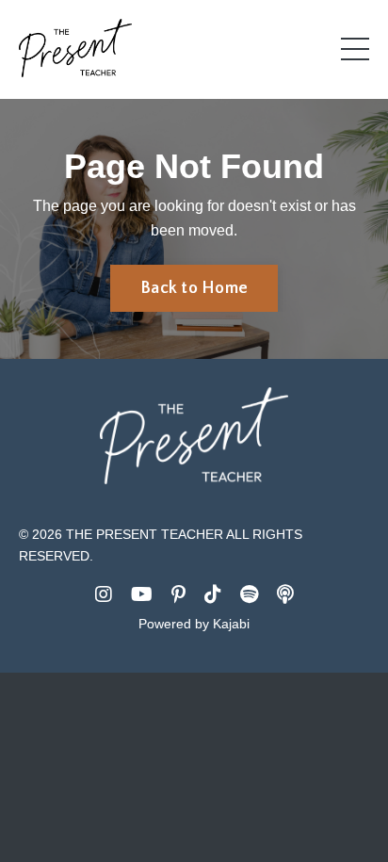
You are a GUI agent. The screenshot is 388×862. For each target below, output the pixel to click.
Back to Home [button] (194, 288)
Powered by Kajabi (194, 623)
